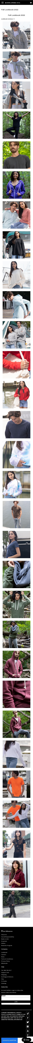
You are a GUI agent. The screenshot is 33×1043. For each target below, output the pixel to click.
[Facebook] (28, 1018)
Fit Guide (4, 981)
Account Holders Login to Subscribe (12, 990)
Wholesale (4, 963)
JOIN (15, 1002)
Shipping (4, 974)
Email (3, 995)
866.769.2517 (8, 970)
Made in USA (5, 939)
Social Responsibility (7, 937)
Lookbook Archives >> (8, 19)
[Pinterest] (28, 1035)
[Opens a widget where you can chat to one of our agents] (26, 1040)
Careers (3, 954)
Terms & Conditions (7, 959)
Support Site (5, 972)
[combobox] (21, 6)
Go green (4, 941)
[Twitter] (28, 1022)
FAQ (2, 979)
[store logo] (9, 2)
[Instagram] (28, 1026)
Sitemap (3, 983)
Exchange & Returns (7, 977)
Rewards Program (6, 945)
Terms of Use (21, 1014)
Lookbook (4, 952)
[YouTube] (28, 1031)
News (3, 957)
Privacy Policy (5, 961)
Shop (16, 31)
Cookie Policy (11, 1014)
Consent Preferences (8, 1012)
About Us (4, 934)
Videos (3, 943)
